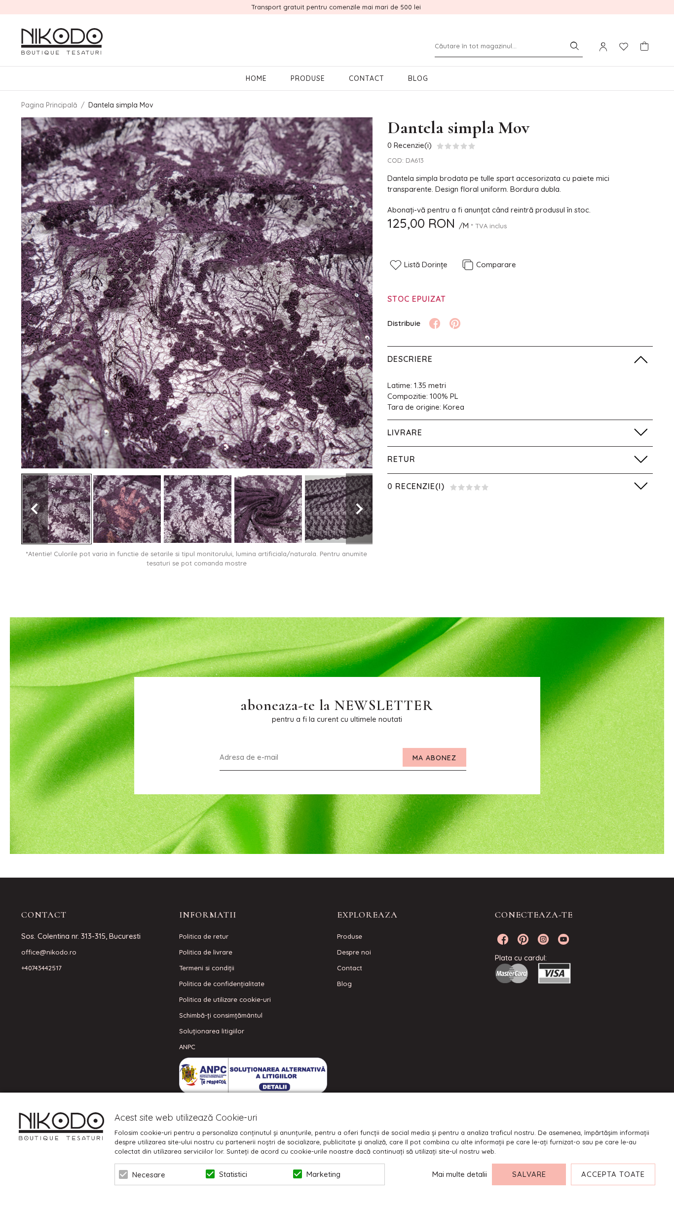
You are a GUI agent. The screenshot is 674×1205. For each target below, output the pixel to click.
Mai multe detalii (459, 1174)
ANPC (187, 1047)
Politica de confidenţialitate (221, 984)
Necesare (148, 1174)
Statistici (233, 1174)
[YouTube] (563, 939)
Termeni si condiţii (206, 968)
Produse (308, 78)
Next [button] (359, 508)
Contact (366, 78)
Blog (418, 78)
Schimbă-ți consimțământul (220, 1015)
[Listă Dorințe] (623, 46)
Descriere (410, 359)
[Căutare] (574, 46)
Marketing (323, 1174)
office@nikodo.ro (48, 952)
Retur (401, 459)
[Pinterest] (455, 323)
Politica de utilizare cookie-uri (225, 999)
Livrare (404, 432)
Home (256, 78)
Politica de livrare (205, 952)
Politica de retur (203, 936)
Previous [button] (34, 508)
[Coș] (644, 46)
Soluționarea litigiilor (211, 1031)
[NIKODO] (62, 42)
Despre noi (354, 952)
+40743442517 (41, 968)
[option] (197, 292)
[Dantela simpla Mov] (56, 509)
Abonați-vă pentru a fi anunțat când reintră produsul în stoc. (489, 209)
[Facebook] (435, 323)
